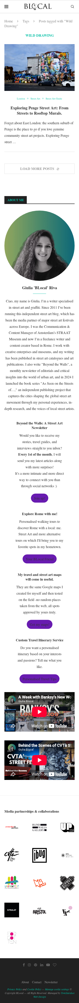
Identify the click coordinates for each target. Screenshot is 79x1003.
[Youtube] (48, 965)
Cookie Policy (34, 989)
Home (8, 21)
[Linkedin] (41, 965)
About (25, 982)
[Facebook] (24, 965)
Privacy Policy (14, 989)
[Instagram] (29, 965)
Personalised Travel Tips (39, 678)
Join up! (39, 498)
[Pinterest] (35, 965)
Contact (36, 982)
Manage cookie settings (57, 989)
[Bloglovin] (54, 965)
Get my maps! (39, 624)
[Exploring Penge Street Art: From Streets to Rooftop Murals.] (39, 67)
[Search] (72, 6)
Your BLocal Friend (40, 559)
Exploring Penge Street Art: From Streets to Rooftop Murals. (39, 110)
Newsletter (51, 982)
